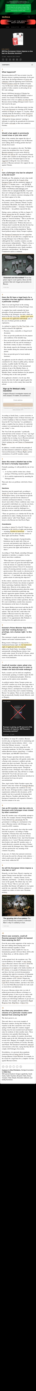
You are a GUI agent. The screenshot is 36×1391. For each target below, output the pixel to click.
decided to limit (20, 83)
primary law (20, 448)
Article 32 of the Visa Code (20, 332)
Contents (5, 64)
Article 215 (5, 501)
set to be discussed (9, 109)
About (23, 27)
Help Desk (20, 1021)
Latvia (31, 79)
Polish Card (20, 999)
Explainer (4, 1091)
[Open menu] (33, 17)
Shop (28, 27)
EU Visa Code (15, 322)
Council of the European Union (12, 115)
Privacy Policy (27, 414)
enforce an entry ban (25, 99)
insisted (9, 216)
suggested (5, 162)
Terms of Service (16, 415)
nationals (11, 154)
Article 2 (26, 455)
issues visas (5, 995)
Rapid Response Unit (9, 1021)
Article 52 (14, 537)
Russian (4, 154)
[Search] (29, 17)
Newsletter (15, 27)
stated (28, 238)
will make (19, 125)
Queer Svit (29, 1021)
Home (7, 27)
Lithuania (8, 81)
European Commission (12, 238)
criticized (13, 1065)
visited (20, 765)
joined (10, 87)
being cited (19, 1075)
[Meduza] (6, 17)
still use (13, 156)
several (27, 152)
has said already (24, 834)
